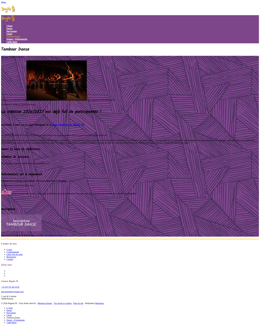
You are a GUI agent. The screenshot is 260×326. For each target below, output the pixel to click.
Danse (9, 28)
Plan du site (78, 303)
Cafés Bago (11, 42)
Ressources (11, 257)
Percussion (11, 31)
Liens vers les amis (14, 254)
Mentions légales (45, 303)
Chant (9, 34)
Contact (9, 259)
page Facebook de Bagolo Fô (68, 125)
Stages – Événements (16, 39)
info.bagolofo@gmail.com (56, 235)
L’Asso (9, 26)
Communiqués (12, 252)
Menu (3, 2)
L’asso (9, 249)
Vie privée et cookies (63, 303)
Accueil (4, 57)
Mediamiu (99, 303)
